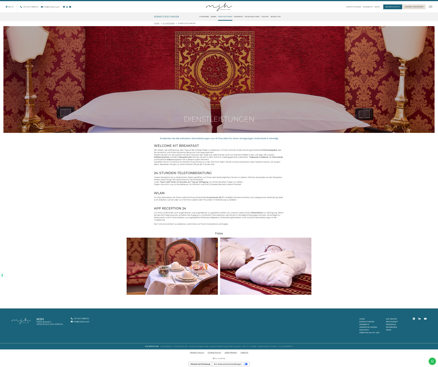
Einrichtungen (353, 7)
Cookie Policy (214, 353)
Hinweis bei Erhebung (200, 364)
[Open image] (172, 266)
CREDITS (244, 353)
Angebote (368, 7)
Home (362, 319)
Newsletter (276, 16)
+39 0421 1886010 (30, 7)
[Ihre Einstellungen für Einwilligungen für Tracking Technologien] (2, 275)
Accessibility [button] (220, 358)
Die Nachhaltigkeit (252, 16)
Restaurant (392, 322)
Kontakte (364, 330)
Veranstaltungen (368, 327)
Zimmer (213, 16)
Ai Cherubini (204, 16)
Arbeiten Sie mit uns (369, 333)
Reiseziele (391, 324)
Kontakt (265, 16)
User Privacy (231, 353)
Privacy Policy (197, 353)
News (377, 7)
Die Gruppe (391, 319)
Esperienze (238, 16)
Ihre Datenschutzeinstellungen (227, 364)
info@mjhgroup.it (51, 7)
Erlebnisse (391, 327)
